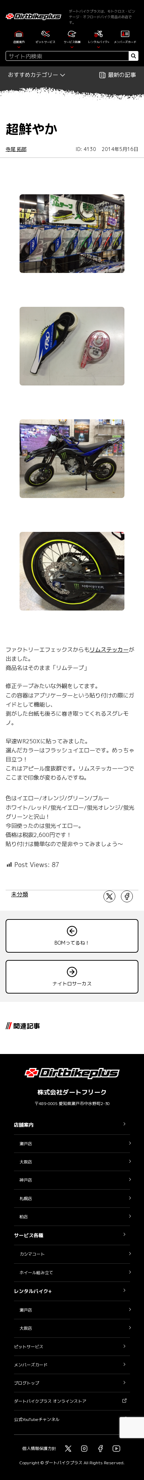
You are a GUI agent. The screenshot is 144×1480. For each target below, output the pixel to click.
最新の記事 (122, 75)
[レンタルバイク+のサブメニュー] (98, 46)
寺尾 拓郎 (16, 149)
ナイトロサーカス (72, 983)
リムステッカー (109, 649)
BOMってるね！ (72, 942)
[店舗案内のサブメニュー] (19, 46)
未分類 (19, 894)
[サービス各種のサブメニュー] (72, 46)
